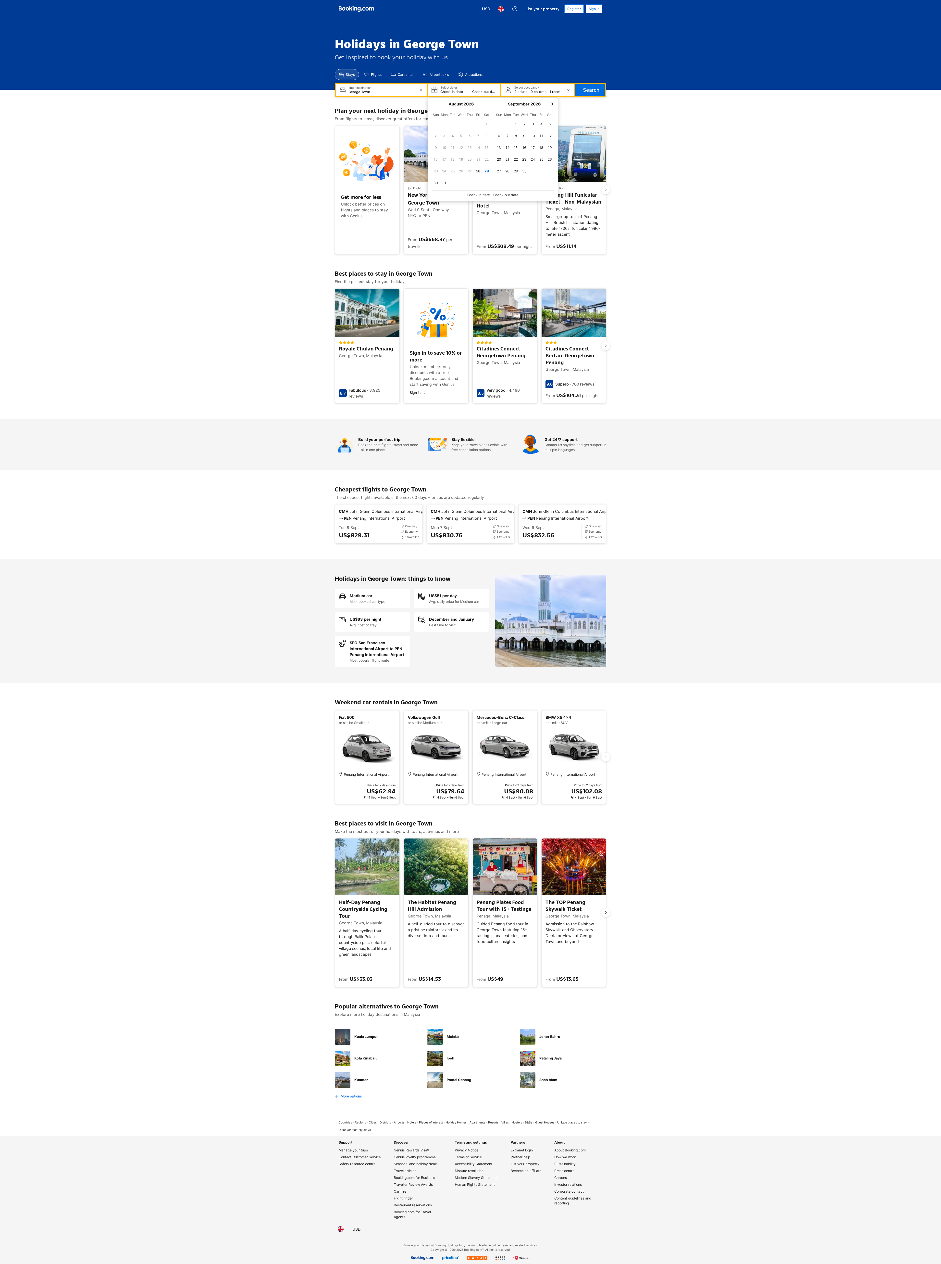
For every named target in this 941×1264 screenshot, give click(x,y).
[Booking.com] (356, 9)
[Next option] (605, 189)
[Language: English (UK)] (501, 9)
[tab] (347, 74)
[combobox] (382, 92)
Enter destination (359, 88)
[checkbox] (486, 124)
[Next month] (552, 104)
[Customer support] (515, 9)
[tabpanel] (470, 90)
